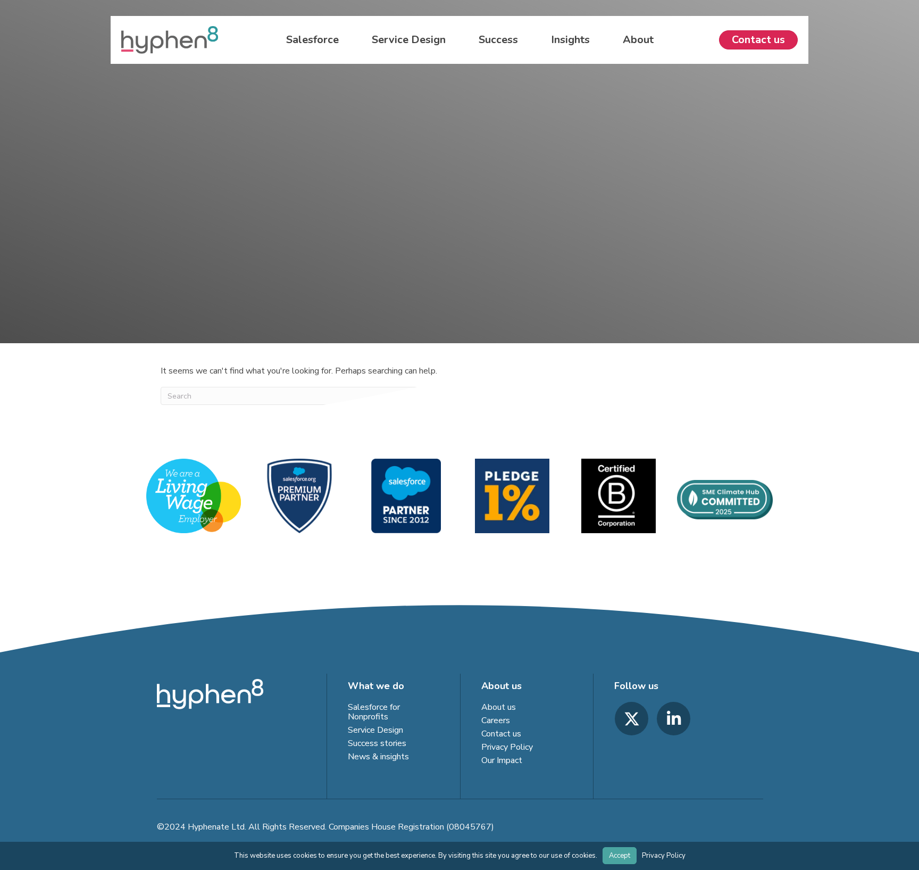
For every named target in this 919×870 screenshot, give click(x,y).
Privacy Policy (507, 747)
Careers (495, 720)
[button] (631, 718)
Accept (619, 855)
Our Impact (501, 760)
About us (498, 707)
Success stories (377, 743)
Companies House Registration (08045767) (411, 827)
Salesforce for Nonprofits (374, 712)
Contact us (501, 734)
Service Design (375, 730)
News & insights (378, 757)
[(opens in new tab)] (300, 495)
